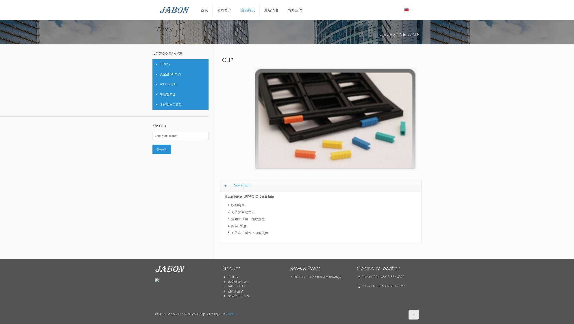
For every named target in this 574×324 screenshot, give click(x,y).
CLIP (415, 35)
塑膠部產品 (168, 94)
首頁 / (384, 35)
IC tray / (405, 35)
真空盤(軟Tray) (170, 74)
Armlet (231, 314)
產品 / (393, 35)
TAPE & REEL (168, 84)
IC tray (165, 64)
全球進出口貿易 (171, 104)
